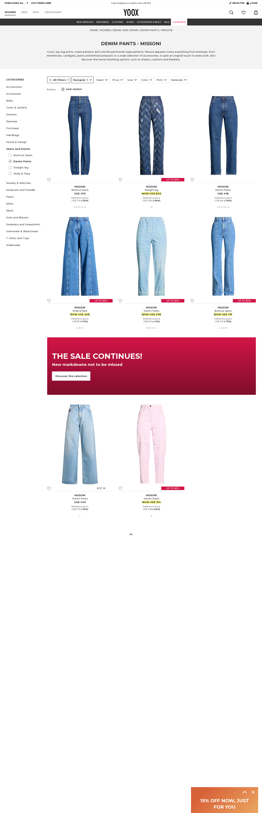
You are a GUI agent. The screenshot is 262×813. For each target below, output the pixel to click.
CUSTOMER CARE (41, 3)
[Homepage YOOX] (131, 12)
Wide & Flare (21, 173)
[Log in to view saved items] (243, 12)
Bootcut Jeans (22, 155)
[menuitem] (10, 12)
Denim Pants (22, 161)
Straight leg (20, 167)
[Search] (231, 12)
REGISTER (238, 3)
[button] (24, 86)
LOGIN (252, 4)
